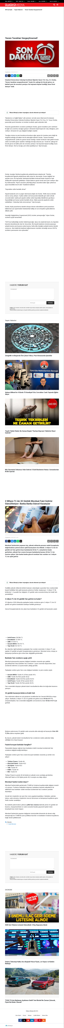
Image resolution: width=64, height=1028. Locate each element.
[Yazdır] (48, 75)
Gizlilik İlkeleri (36, 1015)
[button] (51, 75)
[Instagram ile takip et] (36, 1020)
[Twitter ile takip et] (24, 1020)
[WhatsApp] (18, 75)
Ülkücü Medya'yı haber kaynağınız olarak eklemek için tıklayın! (27, 112)
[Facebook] (6, 75)
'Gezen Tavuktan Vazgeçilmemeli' (33, 9)
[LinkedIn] (15, 75)
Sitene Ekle (45, 1015)
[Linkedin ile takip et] (32, 1020)
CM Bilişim (10, 1025)
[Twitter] (9, 75)
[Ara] (54, 4)
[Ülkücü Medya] (15, 4)
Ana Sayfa (9, 9)
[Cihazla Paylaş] (21, 75)
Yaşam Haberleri (18, 9)
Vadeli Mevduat (12, 824)
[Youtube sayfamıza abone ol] (28, 1020)
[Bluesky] (12, 75)
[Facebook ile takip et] (20, 1020)
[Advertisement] (32, 24)
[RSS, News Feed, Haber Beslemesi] (44, 1020)
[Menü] (57, 4)
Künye (24, 1015)
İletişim (30, 1015)
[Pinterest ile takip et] (40, 1020)
